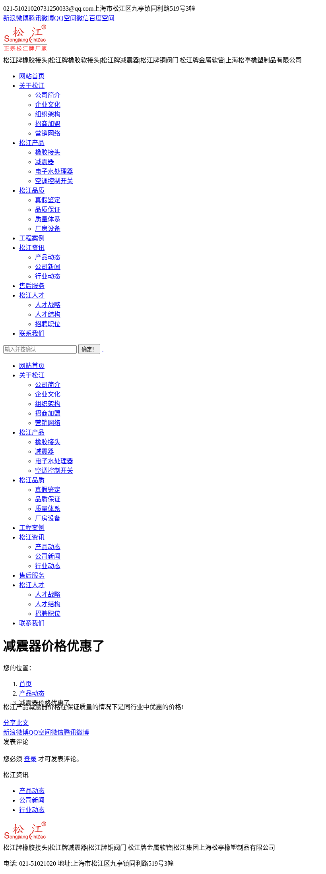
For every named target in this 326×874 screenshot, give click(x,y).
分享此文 (16, 722)
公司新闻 (32, 800)
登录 (30, 759)
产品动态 (32, 693)
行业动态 (32, 809)
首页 (25, 684)
